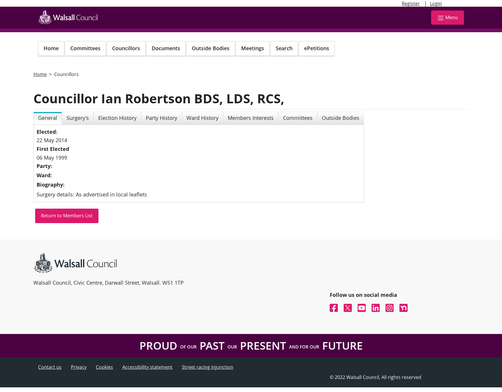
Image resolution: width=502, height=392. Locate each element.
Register (411, 3)
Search (284, 48)
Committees (85, 48)
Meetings (252, 48)
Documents (166, 48)
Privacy (79, 367)
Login (436, 3)
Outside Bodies (211, 48)
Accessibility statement (147, 367)
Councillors (126, 48)
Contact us (50, 367)
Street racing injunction (207, 367)
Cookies (104, 367)
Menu (451, 17)
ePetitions (316, 48)
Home (51, 48)
